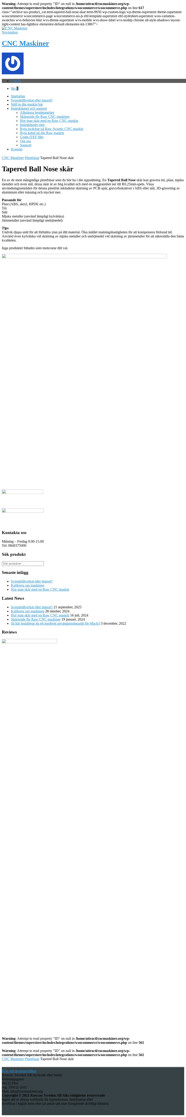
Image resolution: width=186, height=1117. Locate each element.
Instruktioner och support (29, 108)
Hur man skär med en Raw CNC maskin (49, 121)
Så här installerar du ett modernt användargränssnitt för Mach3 (55, 623)
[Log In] (13, 73)
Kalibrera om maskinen (27, 585)
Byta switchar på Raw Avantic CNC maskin (51, 129)
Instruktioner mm (32, 125)
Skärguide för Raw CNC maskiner (45, 116)
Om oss (25, 141)
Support (25, 145)
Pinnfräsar (32, 158)
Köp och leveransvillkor (19, 1071)
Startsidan (18, 96)
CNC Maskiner (25, 43)
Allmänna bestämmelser (37, 112)
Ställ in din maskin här (27, 104)
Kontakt (16, 149)
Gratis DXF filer (32, 137)
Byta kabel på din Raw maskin (42, 133)
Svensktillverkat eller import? (32, 100)
